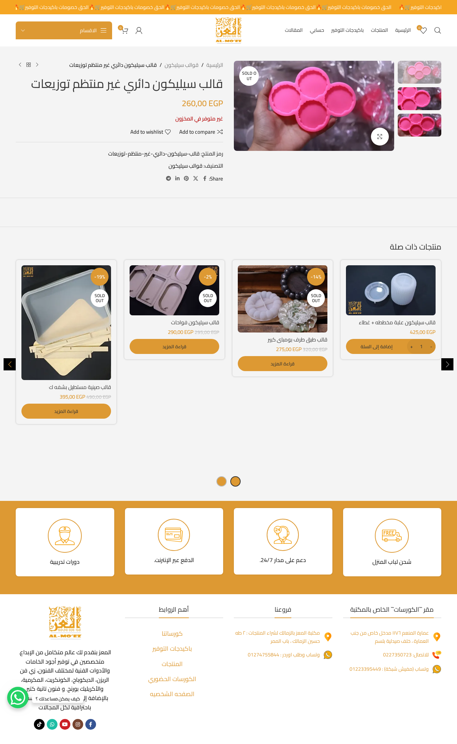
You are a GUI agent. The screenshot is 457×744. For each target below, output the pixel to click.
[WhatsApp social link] (52, 724)
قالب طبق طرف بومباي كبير (297, 339)
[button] (391, 346)
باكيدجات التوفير (172, 648)
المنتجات (172, 664)
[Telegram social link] (168, 178)
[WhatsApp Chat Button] (18, 697)
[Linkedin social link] (177, 178)
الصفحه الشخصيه (172, 694)
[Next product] (20, 65)
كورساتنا (172, 633)
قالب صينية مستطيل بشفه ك (80, 387)
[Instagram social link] (77, 724)
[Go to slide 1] (235, 481)
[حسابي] (139, 30)
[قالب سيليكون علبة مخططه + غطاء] (391, 290)
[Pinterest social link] (186, 178)
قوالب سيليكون (182, 65)
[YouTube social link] (65, 724)
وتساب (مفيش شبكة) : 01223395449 (389, 669)
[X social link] (195, 178)
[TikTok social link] (39, 724)
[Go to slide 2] (221, 481)
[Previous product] (37, 65)
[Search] (438, 30)
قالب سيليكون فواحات (195, 322)
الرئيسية (214, 65)
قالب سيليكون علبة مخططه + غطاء (397, 322)
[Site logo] (228, 30)
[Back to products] (28, 65)
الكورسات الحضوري (172, 679)
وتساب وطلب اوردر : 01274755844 (284, 654)
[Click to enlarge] (380, 137)
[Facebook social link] (204, 178)
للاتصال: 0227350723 (406, 654)
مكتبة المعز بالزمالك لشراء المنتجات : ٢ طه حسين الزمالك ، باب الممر (277, 636)
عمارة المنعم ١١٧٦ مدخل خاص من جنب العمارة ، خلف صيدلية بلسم (390, 636)
